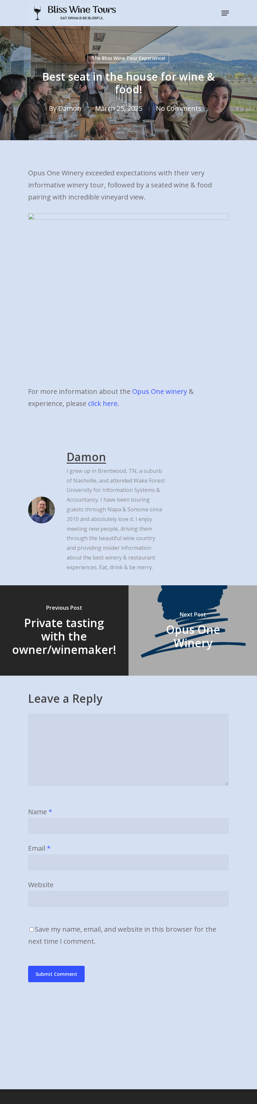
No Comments (178, 108)
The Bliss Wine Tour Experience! (128, 58)
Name (40, 811)
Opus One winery (159, 391)
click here (102, 403)
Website (41, 884)
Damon (69, 108)
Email (39, 848)
